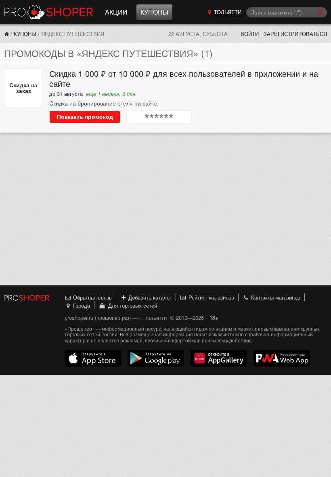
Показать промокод (85, 117)
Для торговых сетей (131, 305)
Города (80, 305)
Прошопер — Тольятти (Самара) (48, 12)
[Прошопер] (6, 34)
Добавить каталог (149, 297)
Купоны (154, 12)
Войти (250, 34)
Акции (116, 12)
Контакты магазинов (274, 297)
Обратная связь (91, 297)
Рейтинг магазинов (210, 297)
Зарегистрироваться (295, 34)
